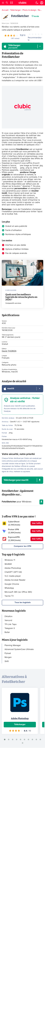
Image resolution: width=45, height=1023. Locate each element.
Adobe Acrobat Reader (15, 580)
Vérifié (36, 16)
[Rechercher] (6, 3)
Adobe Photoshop (13, 568)
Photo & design (29, 10)
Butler (7, 632)
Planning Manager (13, 645)
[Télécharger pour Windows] (41, 501)
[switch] (36, 2)
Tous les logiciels (23, 602)
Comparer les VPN (22, 546)
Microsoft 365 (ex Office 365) (18, 592)
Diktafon (8, 616)
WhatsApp (9, 588)
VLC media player (13, 576)
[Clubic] (22, 3)
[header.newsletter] (11, 3)
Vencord (8, 620)
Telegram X (10, 628)
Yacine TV (9, 596)
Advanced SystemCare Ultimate (19, 649)
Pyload (8, 653)
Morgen (8, 657)
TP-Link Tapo (11, 624)
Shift (7, 661)
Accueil (5, 10)
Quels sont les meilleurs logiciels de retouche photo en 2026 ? (21, 297)
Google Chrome (12, 584)
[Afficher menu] (3, 2)
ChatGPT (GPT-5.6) (13, 572)
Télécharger (15, 10)
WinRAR (8, 564)
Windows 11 (10, 560)
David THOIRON (9, 351)
